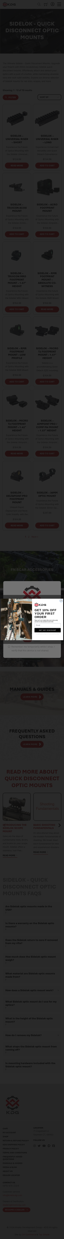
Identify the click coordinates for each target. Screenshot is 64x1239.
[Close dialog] (61, 600)
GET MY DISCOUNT (47, 630)
